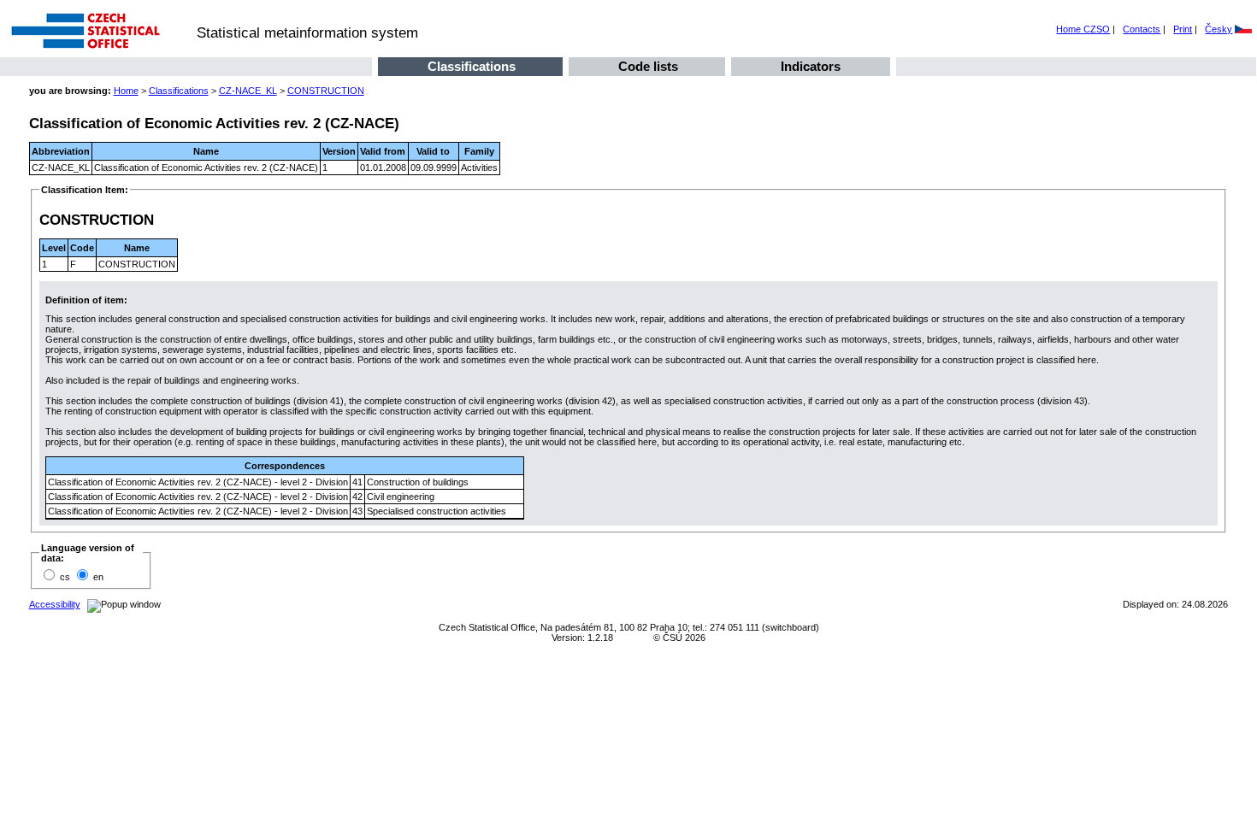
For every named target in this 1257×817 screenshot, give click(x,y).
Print (1182, 29)
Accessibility (54, 604)
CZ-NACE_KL (248, 90)
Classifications (472, 66)
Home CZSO (1083, 29)
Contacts (1141, 29)
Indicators (811, 66)
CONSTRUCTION (325, 90)
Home (126, 90)
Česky (1218, 29)
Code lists (648, 66)
